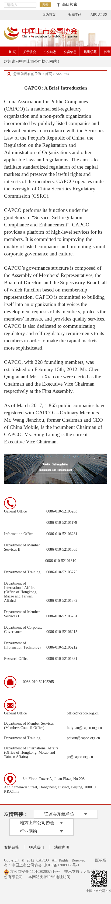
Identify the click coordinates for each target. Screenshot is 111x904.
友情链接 (11, 847)
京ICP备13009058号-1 (61, 865)
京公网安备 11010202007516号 (34, 872)
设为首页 (49, 14)
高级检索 (68, 4)
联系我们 (36, 847)
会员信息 (70, 52)
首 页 (12, 52)
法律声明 (61, 847)
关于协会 (29, 52)
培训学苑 (90, 52)
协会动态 (49, 52)
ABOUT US (99, 14)
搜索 (45, 5)
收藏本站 (74, 14)
